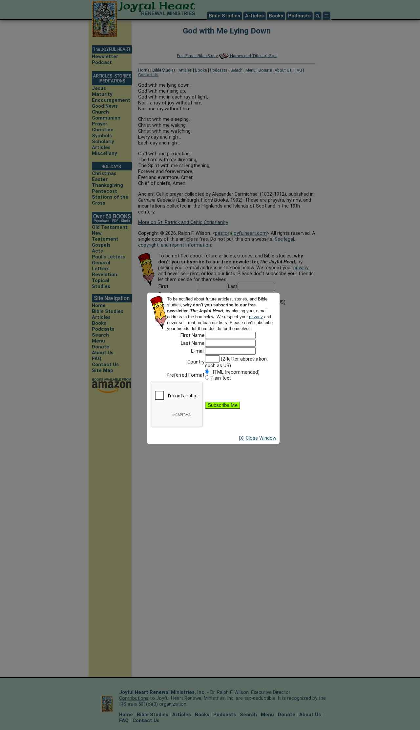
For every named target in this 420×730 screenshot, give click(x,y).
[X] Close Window (257, 438)
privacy (256, 316)
